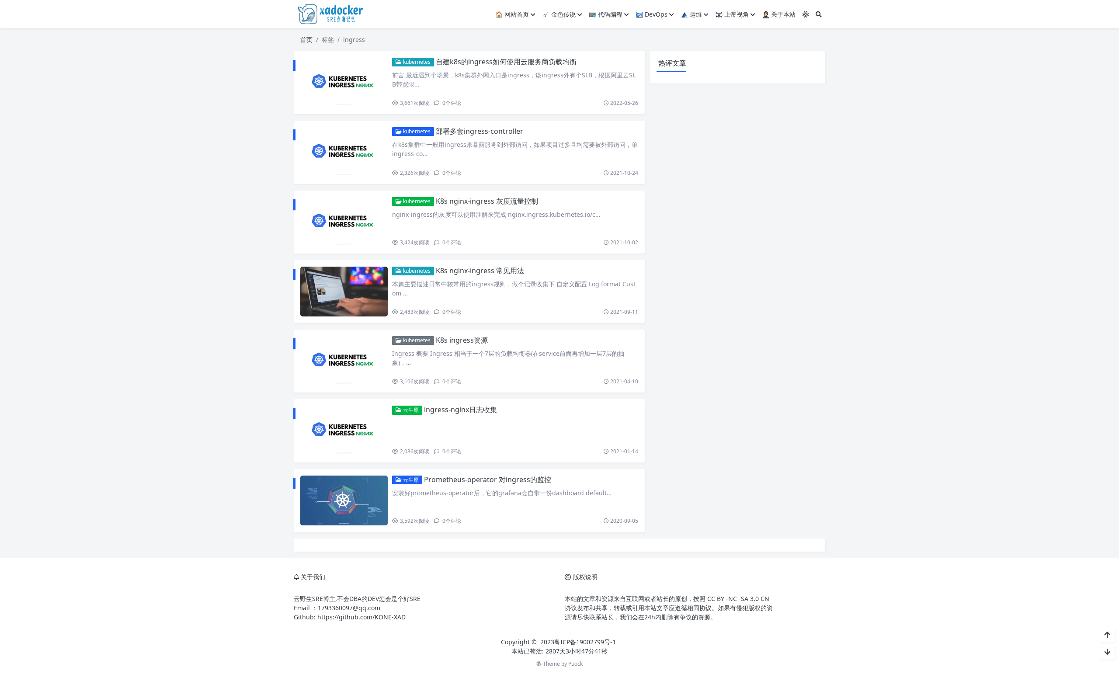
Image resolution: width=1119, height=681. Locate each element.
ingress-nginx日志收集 (460, 409)
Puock (575, 663)
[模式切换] (805, 14)
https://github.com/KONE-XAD (361, 617)
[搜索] (818, 14)
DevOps (655, 14)
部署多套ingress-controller (479, 131)
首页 (306, 39)
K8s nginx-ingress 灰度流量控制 (487, 201)
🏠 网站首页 (512, 14)
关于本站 (782, 14)
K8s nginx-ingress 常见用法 (480, 270)
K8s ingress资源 (462, 340)
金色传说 (562, 14)
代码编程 (609, 14)
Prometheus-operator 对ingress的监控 (487, 479)
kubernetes (416, 62)
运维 (695, 14)
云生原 (410, 409)
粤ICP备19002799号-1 (585, 642)
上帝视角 (736, 14)
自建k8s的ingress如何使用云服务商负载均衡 (506, 61)
